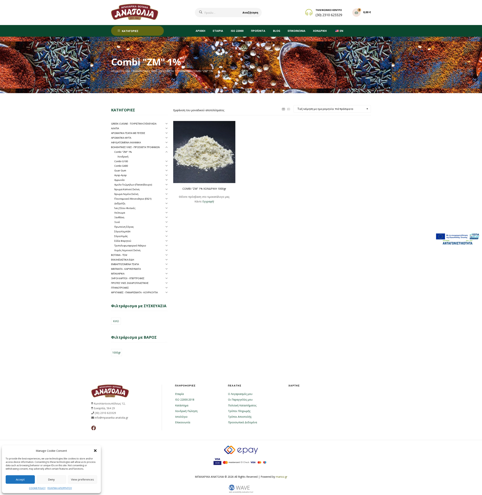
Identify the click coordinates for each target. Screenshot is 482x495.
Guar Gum (120, 170)
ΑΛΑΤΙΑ (115, 128)
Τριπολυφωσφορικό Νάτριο (130, 245)
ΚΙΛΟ (116, 321)
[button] (95, 450)
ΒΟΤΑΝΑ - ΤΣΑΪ (119, 255)
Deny (51, 479)
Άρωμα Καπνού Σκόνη (127, 189)
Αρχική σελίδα (120, 71)
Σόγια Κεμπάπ (122, 231)
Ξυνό (117, 222)
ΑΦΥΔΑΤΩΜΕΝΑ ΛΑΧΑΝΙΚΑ (126, 142)
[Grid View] (283, 109)
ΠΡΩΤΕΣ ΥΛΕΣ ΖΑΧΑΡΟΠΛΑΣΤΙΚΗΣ (130, 283)
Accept (20, 479)
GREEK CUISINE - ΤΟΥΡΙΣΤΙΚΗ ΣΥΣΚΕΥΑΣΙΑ (133, 123)
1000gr (116, 352)
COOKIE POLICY (37, 488)
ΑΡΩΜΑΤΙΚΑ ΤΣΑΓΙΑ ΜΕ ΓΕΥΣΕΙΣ (128, 133)
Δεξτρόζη (119, 203)
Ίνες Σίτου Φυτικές (124, 208)
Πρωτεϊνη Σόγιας (124, 226)
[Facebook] (93, 428)
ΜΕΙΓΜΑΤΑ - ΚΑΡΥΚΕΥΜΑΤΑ (126, 269)
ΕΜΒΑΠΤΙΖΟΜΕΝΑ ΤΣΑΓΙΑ (125, 264)
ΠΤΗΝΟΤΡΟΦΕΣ (120, 287)
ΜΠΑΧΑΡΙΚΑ (117, 273)
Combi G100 (121, 161)
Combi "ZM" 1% (123, 152)
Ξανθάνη (119, 217)
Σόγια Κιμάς (121, 236)
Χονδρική (122, 156)
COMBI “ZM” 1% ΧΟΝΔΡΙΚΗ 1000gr (204, 188)
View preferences (82, 479)
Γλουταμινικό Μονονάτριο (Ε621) (132, 198)
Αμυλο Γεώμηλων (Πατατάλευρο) (133, 184)
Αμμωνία (119, 180)
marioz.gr (281, 476)
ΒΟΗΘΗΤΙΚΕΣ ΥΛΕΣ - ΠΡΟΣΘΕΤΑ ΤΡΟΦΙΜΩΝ (161, 71)
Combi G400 (121, 165)
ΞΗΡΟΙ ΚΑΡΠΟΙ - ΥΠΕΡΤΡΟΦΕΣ (127, 278)
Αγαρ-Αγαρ (120, 175)
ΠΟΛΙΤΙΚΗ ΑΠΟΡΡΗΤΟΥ (59, 488)
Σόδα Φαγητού (122, 241)
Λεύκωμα (119, 212)
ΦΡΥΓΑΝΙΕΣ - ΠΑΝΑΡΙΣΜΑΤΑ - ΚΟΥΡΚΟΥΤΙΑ (134, 292)
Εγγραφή (208, 201)
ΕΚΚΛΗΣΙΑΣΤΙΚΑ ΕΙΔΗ (122, 259)
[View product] (204, 152)
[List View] (288, 109)
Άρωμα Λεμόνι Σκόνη (126, 194)
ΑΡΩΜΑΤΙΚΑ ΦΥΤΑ (121, 137)
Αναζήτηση (250, 12)
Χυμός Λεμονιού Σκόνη (127, 250)
